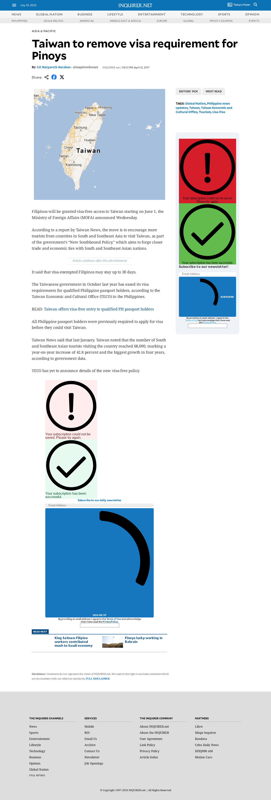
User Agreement (151, 739)
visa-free (218, 112)
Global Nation (195, 103)
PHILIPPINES (20, 20)
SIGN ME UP (99, 615)
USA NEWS (37, 776)
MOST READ (214, 91)
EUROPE (162, 20)
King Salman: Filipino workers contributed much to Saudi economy (74, 641)
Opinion (34, 763)
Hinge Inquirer (205, 733)
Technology (37, 751)
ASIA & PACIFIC (54, 20)
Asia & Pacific (44, 31)
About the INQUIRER (154, 733)
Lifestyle (35, 745)
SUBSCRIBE (227, 296)
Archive (89, 745)
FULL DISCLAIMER (97, 678)
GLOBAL (188, 20)
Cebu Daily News (207, 745)
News (16, 14)
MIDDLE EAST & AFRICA (125, 20)
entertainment (152, 14)
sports (224, 14)
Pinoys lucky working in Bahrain (143, 639)
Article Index (149, 757)
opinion (252, 14)
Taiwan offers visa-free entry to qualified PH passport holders (99, 308)
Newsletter (92, 757)
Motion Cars (203, 757)
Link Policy (147, 745)
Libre (199, 726)
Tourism (205, 112)
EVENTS (254, 20)
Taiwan (194, 108)
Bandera (201, 739)
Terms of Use (113, 618)
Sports (33, 733)
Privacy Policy (110, 621)
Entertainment (39, 739)
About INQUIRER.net (154, 726)
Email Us (90, 739)
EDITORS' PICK (188, 91)
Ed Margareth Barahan (54, 67)
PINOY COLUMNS (221, 20)
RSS (87, 733)
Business (35, 757)
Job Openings (93, 763)
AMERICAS (87, 20)
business (84, 14)
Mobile (89, 726)
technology (192, 14)
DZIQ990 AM (204, 751)
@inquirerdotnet (85, 67)
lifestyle (115, 14)
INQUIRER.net (111, 67)
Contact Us (92, 751)
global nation (49, 14)
